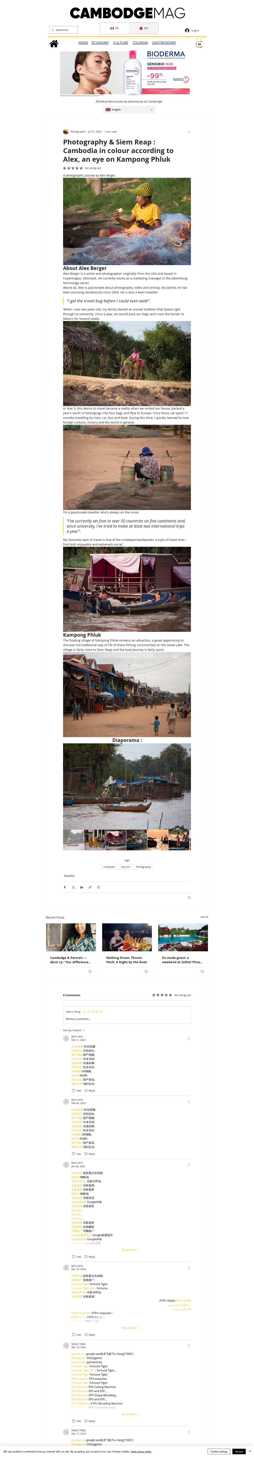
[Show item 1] (73, 840)
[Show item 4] (136, 840)
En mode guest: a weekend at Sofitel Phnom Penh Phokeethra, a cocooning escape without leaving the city (182, 960)
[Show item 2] (94, 840)
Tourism (125, 866)
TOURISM (140, 42)
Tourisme (69, 875)
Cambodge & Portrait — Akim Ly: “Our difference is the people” (69, 960)
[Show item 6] (178, 840)
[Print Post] (98, 887)
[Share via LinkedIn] (81, 887)
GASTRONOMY (164, 42)
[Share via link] (90, 887)
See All (204, 917)
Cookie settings (219, 1451)
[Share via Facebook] (64, 887)
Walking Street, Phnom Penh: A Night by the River (126, 960)
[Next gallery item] (187, 786)
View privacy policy (141, 1451)
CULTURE (120, 42)
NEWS (83, 42)
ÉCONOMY (100, 42)
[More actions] (189, 132)
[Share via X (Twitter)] (73, 887)
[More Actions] (189, 1038)
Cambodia (109, 866)
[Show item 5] (157, 840)
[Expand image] (127, 786)
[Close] (250, 1451)
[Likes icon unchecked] (73, 1091)
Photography (143, 866)
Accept (239, 1451)
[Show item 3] (115, 840)
